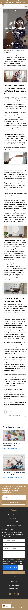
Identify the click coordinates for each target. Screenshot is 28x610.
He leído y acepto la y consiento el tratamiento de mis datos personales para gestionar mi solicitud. (13, 561)
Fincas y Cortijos (14, 518)
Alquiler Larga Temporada (14, 525)
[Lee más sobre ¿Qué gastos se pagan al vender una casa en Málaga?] (14, 462)
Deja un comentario (7, 448)
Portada (6, 50)
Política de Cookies (14, 588)
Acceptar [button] (19, 607)
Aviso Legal (14, 581)
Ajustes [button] (12, 607)
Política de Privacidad (19, 559)
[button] (26, 6)
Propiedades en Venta (14, 515)
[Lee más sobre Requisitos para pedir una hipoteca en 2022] (14, 435)
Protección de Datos (14, 585)
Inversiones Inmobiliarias (14, 522)
